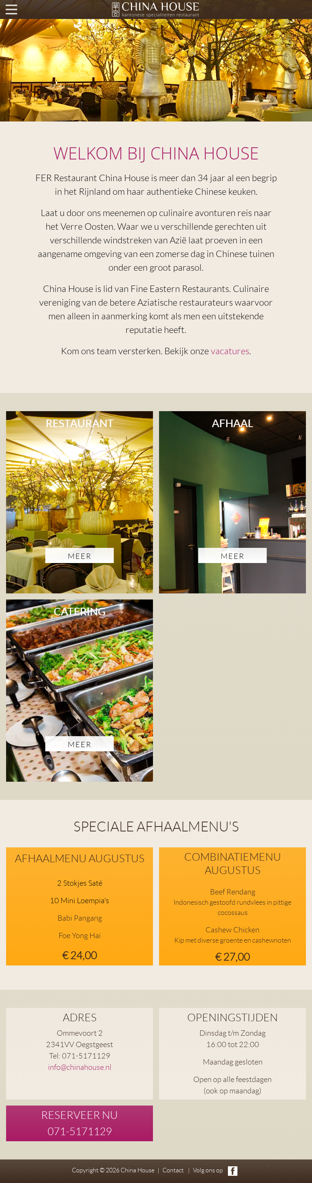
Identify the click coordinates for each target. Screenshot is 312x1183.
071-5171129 (80, 1131)
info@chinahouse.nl (79, 1067)
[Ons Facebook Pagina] (232, 1171)
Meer (80, 556)
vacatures (230, 351)
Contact (173, 1170)
